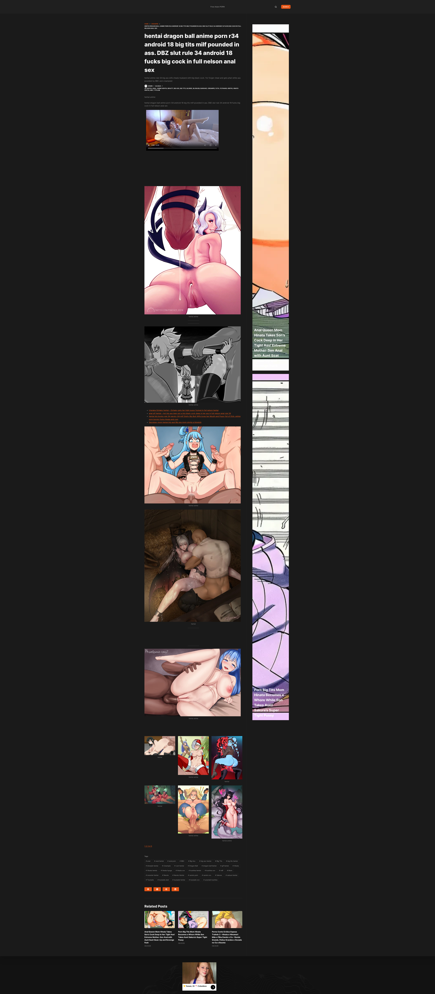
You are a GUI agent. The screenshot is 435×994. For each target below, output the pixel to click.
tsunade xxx (194, 880)
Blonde (189, 88)
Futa (217, 88)
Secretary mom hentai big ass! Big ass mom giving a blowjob (175, 422)
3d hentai (148, 88)
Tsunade (150, 880)
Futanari (223, 88)
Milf (151, 90)
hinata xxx (180, 870)
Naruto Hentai (178, 875)
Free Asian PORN (217, 7)
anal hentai (159, 861)
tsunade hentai (178, 880)
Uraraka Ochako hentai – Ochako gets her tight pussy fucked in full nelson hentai (184, 410)
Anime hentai (162, 88)
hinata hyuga (166, 870)
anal (148, 861)
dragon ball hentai (209, 866)
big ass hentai (205, 861)
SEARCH (286, 7)
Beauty (170, 88)
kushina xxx (210, 870)
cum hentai (179, 866)
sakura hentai (231, 875)
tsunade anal (163, 880)
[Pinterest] (166, 889)
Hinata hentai (151, 870)
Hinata (236, 866)
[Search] (276, 7)
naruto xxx (206, 875)
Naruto (165, 875)
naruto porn (193, 875)
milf (221, 870)
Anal (154, 88)
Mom (229, 870)
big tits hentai (232, 861)
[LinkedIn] (175, 889)
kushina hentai (195, 870)
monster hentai (152, 875)
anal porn (171, 861)
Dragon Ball (193, 866)
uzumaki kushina (210, 880)
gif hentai (224, 866)
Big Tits (183, 88)
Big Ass (176, 88)
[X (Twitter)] (157, 889)
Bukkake (203, 88)
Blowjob (196, 88)
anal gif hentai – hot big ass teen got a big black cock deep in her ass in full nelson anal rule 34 (190, 413)
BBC (182, 861)
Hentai (230, 88)
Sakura (218, 875)
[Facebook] (148, 889)
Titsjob (157, 90)
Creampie (211, 88)
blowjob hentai (152, 866)
